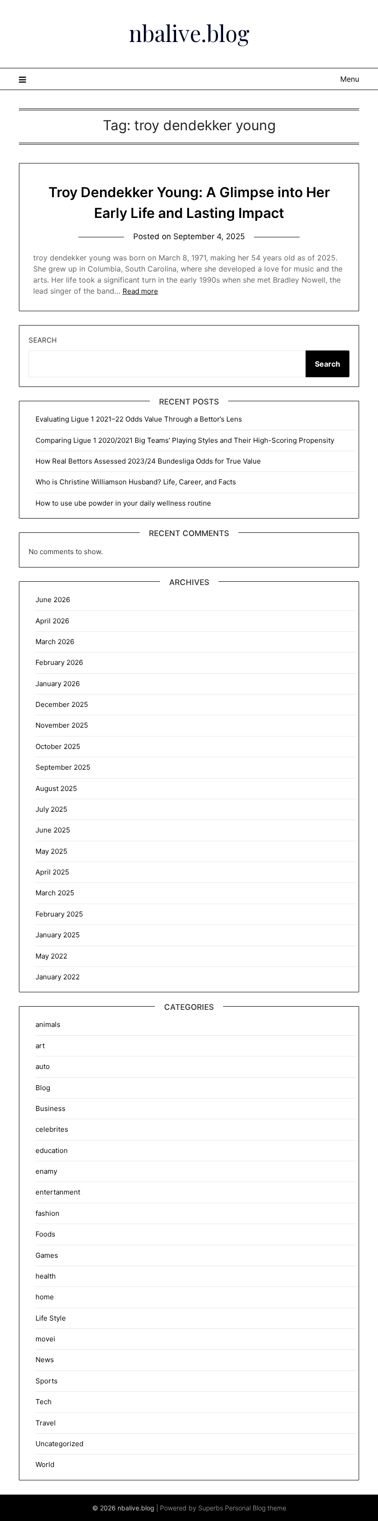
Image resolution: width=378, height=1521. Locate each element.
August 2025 (56, 788)
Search (43, 340)
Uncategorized (59, 1443)
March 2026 (54, 641)
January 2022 (57, 976)
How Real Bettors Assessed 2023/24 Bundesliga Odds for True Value (148, 461)
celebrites (51, 1129)
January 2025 (57, 934)
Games (46, 1255)
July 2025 (51, 809)
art (40, 1045)
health (45, 1276)
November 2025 (61, 725)
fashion (47, 1213)
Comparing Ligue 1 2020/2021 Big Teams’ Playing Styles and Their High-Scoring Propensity (184, 440)
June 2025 (52, 830)
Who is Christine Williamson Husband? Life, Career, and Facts (135, 481)
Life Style (50, 1318)
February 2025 (59, 914)
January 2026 (57, 683)
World (44, 1464)
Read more (140, 291)
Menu (349, 79)
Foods (45, 1234)
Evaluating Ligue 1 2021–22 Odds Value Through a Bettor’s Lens (138, 419)
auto (42, 1066)
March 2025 (54, 892)
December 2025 (61, 704)
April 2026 (52, 620)
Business (50, 1108)
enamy (46, 1171)
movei (45, 1338)
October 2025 (57, 746)
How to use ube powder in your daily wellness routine (123, 503)
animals (47, 1024)
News (44, 1359)
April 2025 (52, 872)
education (51, 1150)
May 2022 (51, 956)
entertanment (57, 1192)
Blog (42, 1087)
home (44, 1296)
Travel (45, 1422)
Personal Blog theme (255, 1508)
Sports (46, 1380)
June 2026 (52, 599)
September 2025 (62, 767)
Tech (43, 1401)
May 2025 (51, 851)
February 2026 (59, 662)
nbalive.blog (189, 33)
